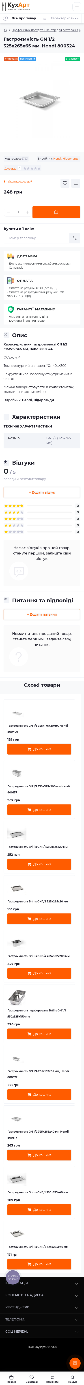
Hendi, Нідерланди (66, 158)
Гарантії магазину (36, 309)
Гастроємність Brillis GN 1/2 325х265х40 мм (37, 1247)
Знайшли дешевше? (18, 181)
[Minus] (8, 212)
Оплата (25, 281)
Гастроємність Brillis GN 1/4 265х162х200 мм (38, 956)
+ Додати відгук (42, 492)
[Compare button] (75, 183)
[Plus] (27, 212)
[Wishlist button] (64, 183)
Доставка (27, 256)
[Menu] (76, 6)
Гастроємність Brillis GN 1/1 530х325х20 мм (37, 846)
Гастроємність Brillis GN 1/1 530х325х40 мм (37, 1192)
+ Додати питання (42, 614)
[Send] (74, 238)
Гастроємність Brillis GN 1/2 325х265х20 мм (37, 901)
